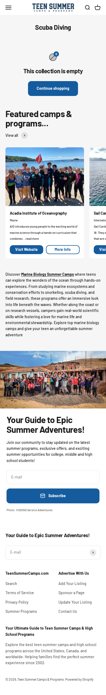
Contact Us (67, 611)
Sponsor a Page (71, 592)
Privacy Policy (17, 602)
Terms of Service (19, 592)
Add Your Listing (72, 583)
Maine (14, 220)
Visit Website (26, 249)
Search (11, 583)
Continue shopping (53, 88)
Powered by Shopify (79, 679)
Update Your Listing (75, 602)
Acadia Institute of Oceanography (38, 213)
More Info (63, 249)
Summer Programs (21, 611)
